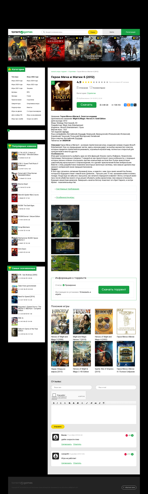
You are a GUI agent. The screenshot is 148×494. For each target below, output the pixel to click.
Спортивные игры (33, 103)
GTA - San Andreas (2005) (27, 275)
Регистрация (130, 32)
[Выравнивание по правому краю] (78, 403)
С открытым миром (34, 111)
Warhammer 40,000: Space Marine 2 (28, 239)
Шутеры (14, 92)
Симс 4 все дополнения (27, 286)
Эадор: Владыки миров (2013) (58, 370)
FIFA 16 (20, 318)
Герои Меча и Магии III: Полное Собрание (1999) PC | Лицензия (126, 370)
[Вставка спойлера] (104, 403)
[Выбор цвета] (87, 403)
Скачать (86, 104)
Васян (64, 435)
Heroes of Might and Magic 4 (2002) (103, 338)
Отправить (58, 426)
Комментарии (99, 88)
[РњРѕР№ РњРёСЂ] (131, 105)
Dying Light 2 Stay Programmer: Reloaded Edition (27, 174)
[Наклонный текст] (57, 403)
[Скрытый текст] (91, 403)
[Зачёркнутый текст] (65, 403)
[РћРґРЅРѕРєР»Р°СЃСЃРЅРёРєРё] (128, 105)
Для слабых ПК (17, 115)
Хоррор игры (16, 107)
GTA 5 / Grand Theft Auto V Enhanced (28, 164)
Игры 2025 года (17, 81)
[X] (135, 105)
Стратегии (30, 100)
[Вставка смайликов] (82, 403)
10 (107, 82)
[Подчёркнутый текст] (61, 403)
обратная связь (130, 487)
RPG (28, 92)
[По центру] (74, 403)
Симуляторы (16, 103)
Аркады (14, 96)
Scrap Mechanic (24, 227)
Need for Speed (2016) (26, 296)
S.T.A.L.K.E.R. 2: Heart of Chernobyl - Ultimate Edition (28, 153)
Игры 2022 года (32, 84)
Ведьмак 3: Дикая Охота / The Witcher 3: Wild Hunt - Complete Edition (29, 308)
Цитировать (66, 444)
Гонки (29, 96)
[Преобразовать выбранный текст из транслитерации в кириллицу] (100, 403)
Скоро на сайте (32, 119)
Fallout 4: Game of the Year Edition (28, 330)
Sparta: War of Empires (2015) (104, 370)
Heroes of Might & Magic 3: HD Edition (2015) (81, 370)
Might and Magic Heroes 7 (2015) (79, 338)
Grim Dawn (22, 249)
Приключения (16, 100)
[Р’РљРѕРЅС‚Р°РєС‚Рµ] (125, 105)
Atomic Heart (23, 184)
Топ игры (15, 77)
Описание (83, 88)
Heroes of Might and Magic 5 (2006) (59, 338)
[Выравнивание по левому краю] (70, 403)
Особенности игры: (65, 197)
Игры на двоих (17, 111)
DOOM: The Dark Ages (26, 205)
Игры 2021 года (17, 88)
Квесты (29, 107)
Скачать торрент (114, 289)
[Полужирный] (54, 403)
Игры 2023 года (17, 84)
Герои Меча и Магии (125, 337)
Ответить (77, 444)
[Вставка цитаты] (96, 403)
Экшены (30, 88)
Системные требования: (67, 189)
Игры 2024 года (32, 81)
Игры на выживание (34, 115)
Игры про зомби (17, 119)
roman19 (65, 454)
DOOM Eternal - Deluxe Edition (29, 216)
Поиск (93, 32)
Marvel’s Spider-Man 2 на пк (28, 195)
